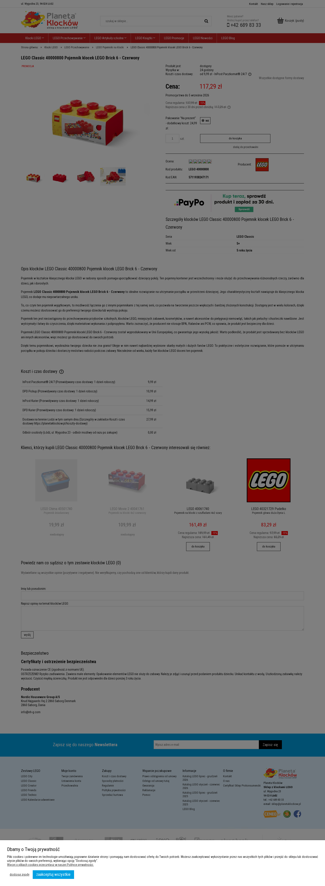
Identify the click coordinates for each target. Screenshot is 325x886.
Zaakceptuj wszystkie (53, 874)
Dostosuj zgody (19, 874)
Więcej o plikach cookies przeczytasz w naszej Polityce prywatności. (50, 865)
